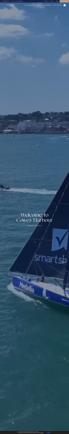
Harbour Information (28, 5)
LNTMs (57, 1)
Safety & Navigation (57, 5)
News (52, 1)
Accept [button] (48, 432)
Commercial (38, 5)
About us (46, 1)
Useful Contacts (64, 1)
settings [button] (42, 432)
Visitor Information (47, 5)
